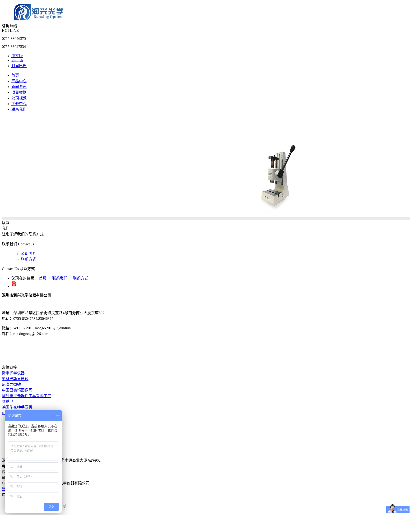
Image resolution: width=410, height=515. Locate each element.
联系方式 (80, 278)
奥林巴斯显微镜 (15, 379)
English (17, 60)
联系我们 (59, 278)
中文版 (17, 56)
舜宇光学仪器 (13, 373)
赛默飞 (7, 402)
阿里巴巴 (19, 66)
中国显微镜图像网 (17, 390)
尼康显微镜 (11, 384)
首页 (15, 75)
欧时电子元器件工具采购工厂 (26, 396)
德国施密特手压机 (17, 407)
